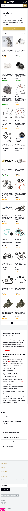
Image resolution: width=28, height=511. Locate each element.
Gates (23, 348)
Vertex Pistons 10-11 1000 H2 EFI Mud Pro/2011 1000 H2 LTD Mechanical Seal (20, 147)
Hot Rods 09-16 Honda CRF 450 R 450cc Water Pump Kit (20, 266)
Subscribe (5, 489)
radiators (9, 361)
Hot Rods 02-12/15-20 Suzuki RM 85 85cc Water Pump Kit (20, 218)
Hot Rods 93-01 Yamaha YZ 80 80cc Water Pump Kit (7, 241)
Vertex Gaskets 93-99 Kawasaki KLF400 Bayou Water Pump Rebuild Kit (20, 123)
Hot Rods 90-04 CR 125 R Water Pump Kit (20, 241)
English (3, 495)
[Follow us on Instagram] (5, 503)
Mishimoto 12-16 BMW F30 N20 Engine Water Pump (7, 75)
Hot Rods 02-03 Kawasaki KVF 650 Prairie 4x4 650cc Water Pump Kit (7, 194)
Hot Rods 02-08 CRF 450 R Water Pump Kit (7, 289)
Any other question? (7, 451)
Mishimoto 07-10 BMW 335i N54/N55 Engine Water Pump (20, 52)
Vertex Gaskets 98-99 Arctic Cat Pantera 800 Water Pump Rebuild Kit (7, 147)
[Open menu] (2, 2)
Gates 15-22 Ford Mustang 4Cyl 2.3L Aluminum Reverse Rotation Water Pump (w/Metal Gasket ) (7, 171)
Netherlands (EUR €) (13, 495)
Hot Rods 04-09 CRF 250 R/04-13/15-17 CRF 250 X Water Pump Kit (7, 266)
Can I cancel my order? (8, 446)
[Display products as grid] (22, 33)
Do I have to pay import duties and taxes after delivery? (12, 422)
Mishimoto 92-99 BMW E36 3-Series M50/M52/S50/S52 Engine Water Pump (20, 75)
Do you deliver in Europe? (9, 416)
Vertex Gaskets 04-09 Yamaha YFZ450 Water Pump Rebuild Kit (6, 123)
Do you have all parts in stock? (10, 428)
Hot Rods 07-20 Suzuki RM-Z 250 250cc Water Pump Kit (20, 194)
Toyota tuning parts (18, 381)
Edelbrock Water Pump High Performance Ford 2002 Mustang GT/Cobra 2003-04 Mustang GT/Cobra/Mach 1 (7, 99)
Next (23, 322)
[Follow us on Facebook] (2, 503)
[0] (25, 2)
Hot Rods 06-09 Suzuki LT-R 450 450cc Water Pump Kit (7, 218)
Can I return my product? (8, 441)
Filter (15, 28)
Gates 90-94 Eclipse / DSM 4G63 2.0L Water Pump (7, 313)
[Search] (25, 5)
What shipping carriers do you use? (11, 437)
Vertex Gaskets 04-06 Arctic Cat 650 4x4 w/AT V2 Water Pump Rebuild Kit (20, 99)
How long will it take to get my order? (11, 432)
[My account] (23, 2)
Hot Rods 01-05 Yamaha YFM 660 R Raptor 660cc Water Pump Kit (19, 171)
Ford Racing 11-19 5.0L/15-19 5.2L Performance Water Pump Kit (7, 52)
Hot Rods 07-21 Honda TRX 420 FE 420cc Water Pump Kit (20, 289)
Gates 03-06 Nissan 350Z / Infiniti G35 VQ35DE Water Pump (20, 313)
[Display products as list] (24, 33)
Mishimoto (7, 349)
